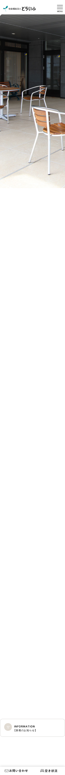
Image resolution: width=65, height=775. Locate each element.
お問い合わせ (16, 771)
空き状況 (48, 771)
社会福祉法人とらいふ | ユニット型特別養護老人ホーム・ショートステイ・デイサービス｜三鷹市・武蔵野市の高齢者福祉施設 (19, 8)
